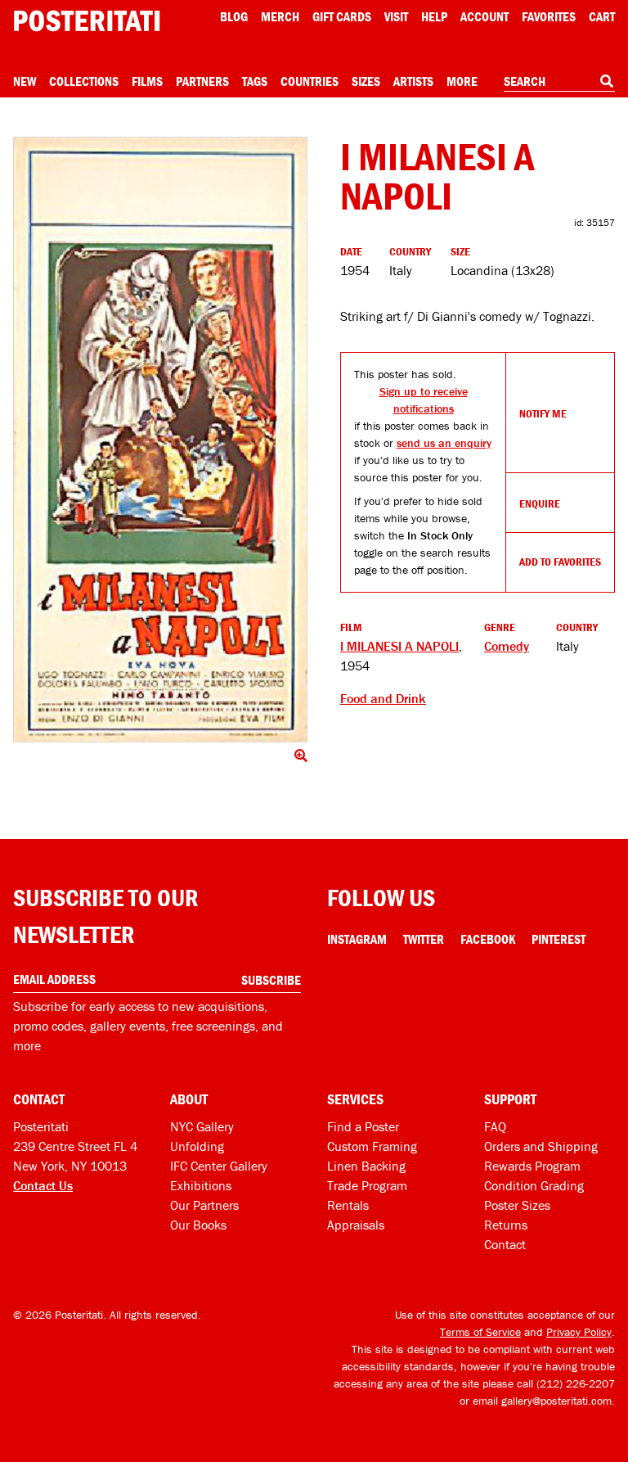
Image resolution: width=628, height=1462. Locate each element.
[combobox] (559, 82)
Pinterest (558, 939)
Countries (309, 81)
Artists (413, 81)
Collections (84, 81)
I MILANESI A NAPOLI (399, 646)
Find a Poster (363, 1126)
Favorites (549, 16)
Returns (505, 1224)
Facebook (487, 939)
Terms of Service (480, 1331)
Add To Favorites (560, 561)
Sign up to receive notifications (423, 400)
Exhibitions (200, 1185)
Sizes (366, 81)
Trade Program (367, 1185)
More (462, 81)
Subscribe (271, 980)
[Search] (607, 81)
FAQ (495, 1126)
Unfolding (197, 1146)
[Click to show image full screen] (160, 439)
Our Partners (204, 1205)
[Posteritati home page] (86, 21)
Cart (602, 16)
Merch (280, 16)
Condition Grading (534, 1185)
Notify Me (543, 413)
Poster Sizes (517, 1205)
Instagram (357, 939)
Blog (234, 16)
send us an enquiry (444, 442)
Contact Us (43, 1185)
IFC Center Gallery (218, 1165)
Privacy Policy (579, 1331)
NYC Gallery (202, 1126)
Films (147, 81)
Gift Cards (341, 16)
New (24, 81)
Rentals (348, 1205)
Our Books (198, 1224)
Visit (396, 16)
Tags (254, 81)
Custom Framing (372, 1146)
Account (484, 16)
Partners (202, 81)
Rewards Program (532, 1165)
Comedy (506, 646)
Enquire (539, 503)
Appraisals (355, 1224)
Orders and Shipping (541, 1146)
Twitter (423, 939)
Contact (505, 1244)
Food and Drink (383, 698)
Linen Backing (366, 1165)
